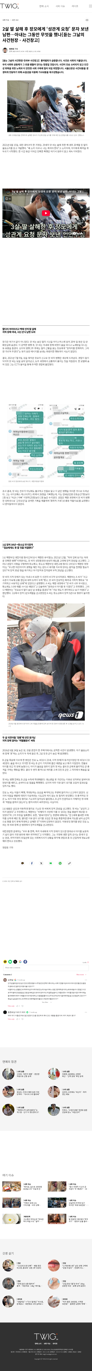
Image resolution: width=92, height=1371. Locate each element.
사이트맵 (70, 1349)
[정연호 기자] (5, 50)
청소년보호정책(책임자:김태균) (59, 1349)
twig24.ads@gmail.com (50, 1354)
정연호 (11, 49)
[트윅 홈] (9, 6)
